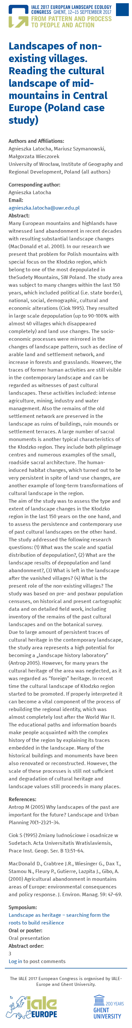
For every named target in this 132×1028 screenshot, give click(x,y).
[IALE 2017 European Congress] (66, 23)
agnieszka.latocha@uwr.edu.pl (44, 208)
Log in (15, 961)
